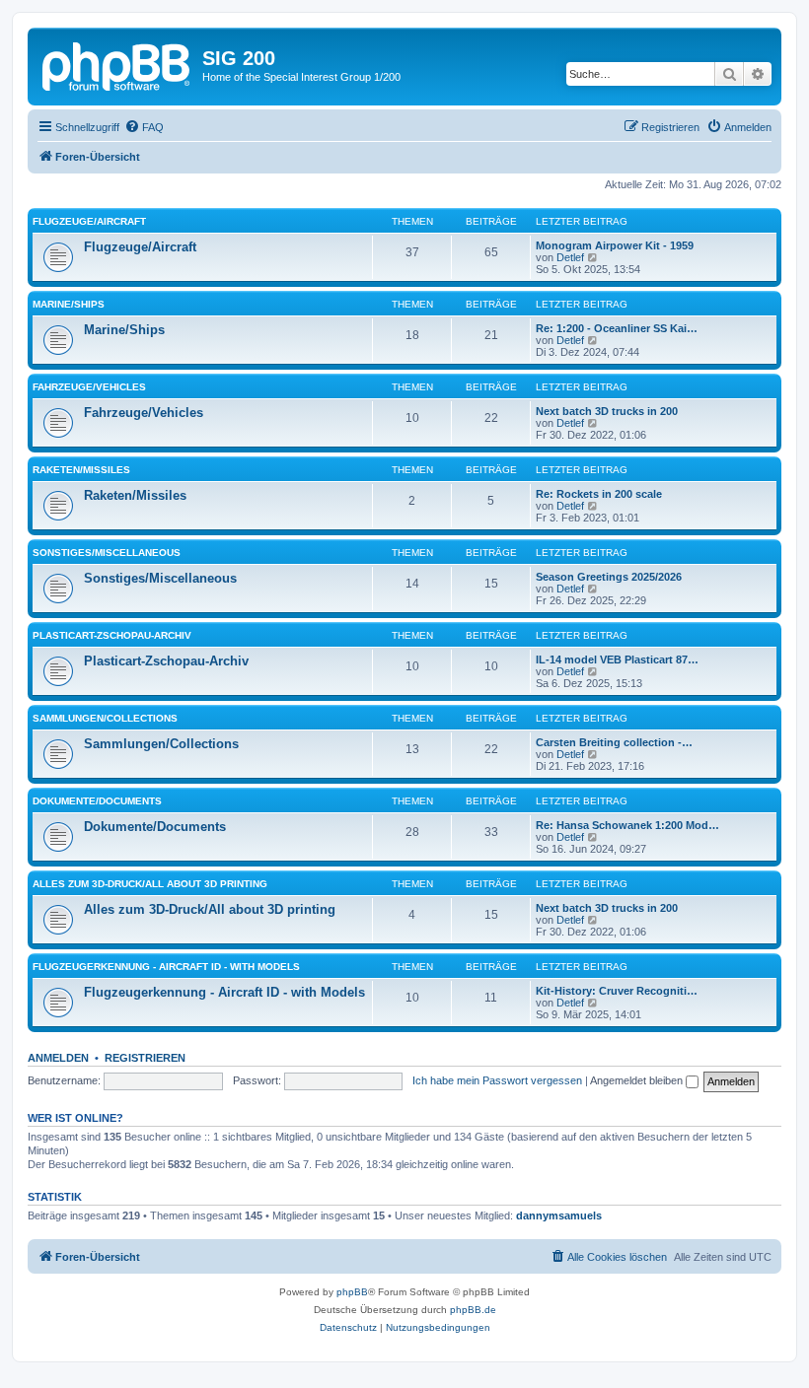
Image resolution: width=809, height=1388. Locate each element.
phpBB (352, 1291)
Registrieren (145, 1058)
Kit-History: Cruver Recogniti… (617, 991)
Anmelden (58, 1058)
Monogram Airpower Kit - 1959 (615, 245)
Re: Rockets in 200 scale (599, 494)
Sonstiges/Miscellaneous (107, 552)
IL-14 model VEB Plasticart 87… (617, 659)
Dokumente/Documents (97, 801)
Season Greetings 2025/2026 (609, 577)
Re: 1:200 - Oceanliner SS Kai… (617, 328)
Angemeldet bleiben (638, 1080)
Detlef (570, 257)
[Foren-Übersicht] (117, 64)
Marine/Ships (69, 304)
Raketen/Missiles (81, 469)
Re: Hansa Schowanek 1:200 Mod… (627, 825)
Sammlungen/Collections (105, 718)
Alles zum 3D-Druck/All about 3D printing (150, 883)
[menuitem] (144, 127)
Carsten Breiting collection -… (614, 742)
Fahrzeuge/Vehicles (89, 387)
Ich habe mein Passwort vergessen (497, 1080)
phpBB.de (473, 1309)
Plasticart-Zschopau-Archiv (112, 635)
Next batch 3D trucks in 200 (607, 411)
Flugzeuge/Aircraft (89, 221)
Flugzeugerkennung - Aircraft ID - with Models (166, 966)
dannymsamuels (559, 1215)
